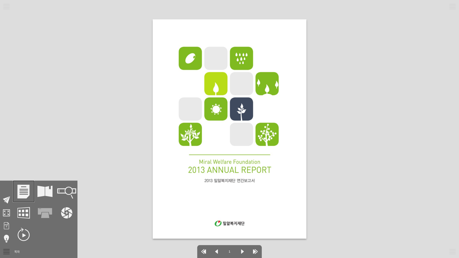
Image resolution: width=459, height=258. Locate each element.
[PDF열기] (6, 225)
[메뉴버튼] (6, 251)
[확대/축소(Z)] (66, 213)
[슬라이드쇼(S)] (23, 234)
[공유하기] (6, 200)
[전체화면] (6, 212)
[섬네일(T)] (23, 213)
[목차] (23, 191)
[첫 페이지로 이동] (203, 251)
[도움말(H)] (6, 238)
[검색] (66, 191)
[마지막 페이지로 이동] (255, 251)
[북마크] (45, 191)
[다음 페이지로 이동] (242, 251)
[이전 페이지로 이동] (216, 251)
